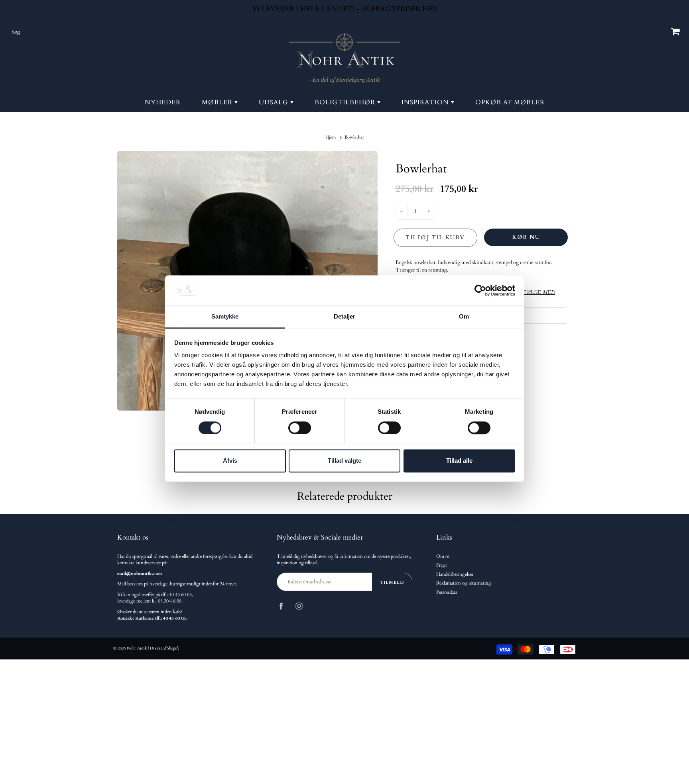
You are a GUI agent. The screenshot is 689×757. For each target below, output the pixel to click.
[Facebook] (281, 606)
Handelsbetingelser (454, 574)
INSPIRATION (426, 102)
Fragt (441, 565)
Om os (442, 556)
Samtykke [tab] (225, 316)
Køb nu (526, 237)
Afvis (230, 461)
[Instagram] (299, 606)
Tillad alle (459, 461)
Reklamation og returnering (463, 583)
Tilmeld (392, 582)
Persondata (446, 592)
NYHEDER (163, 102)
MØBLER (218, 102)
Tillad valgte (344, 461)
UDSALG (274, 102)
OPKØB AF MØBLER (510, 102)
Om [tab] (464, 316)
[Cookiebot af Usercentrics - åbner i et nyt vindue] (480, 290)
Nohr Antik (137, 648)
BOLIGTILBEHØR (346, 102)
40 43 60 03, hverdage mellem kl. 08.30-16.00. (155, 598)
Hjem (330, 137)
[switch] (299, 427)
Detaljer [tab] (345, 316)
